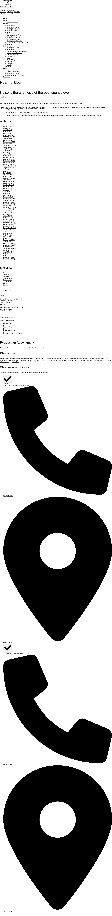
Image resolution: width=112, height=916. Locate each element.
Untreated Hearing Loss (14, 34)
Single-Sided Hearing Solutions (17, 51)
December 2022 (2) (9, 202)
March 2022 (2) (8, 217)
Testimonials (7, 66)
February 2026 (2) (9, 137)
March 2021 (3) (8, 238)
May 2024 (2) (7, 173)
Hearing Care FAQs (13, 73)
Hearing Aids (7, 46)
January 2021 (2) (8, 241)
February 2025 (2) (9, 157)
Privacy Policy (7, 323)
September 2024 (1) (9, 166)
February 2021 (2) (9, 240)
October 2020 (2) (8, 247)
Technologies (11, 49)
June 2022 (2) (7, 212)
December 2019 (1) (9, 257)
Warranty (9, 61)
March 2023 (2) (8, 197)
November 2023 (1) (9, 183)
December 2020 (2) (9, 243)
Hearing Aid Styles (13, 48)
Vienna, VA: (4, 13)
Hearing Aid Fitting (13, 27)
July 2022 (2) (7, 211)
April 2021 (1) (7, 236)
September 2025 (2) (9, 145)
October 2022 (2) (8, 205)
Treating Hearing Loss (14, 36)
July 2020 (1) (7, 252)
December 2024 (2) (9, 161)
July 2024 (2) (7, 169)
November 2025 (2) (9, 142)
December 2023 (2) (9, 181)
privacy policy (4, 362)
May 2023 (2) (7, 193)
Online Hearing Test (13, 39)
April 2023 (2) (7, 195)
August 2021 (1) (8, 229)
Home (5, 18)
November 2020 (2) (9, 245)
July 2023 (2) (7, 190)
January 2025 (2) (8, 159)
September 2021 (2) (9, 228)
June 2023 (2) (7, 192)
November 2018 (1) (9, 259)
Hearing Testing (12, 25)
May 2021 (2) (7, 235)
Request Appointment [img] (7, 10)
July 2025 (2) (7, 149)
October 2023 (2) (8, 185)
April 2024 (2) (7, 174)
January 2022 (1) (8, 221)
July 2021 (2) (7, 231)
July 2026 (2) (7, 128)
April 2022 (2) (7, 216)
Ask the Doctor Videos (14, 72)
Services (6, 23)
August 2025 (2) (8, 147)
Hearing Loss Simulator (14, 41)
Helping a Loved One (13, 37)
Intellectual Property (9, 330)
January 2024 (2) (8, 180)
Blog (8, 70)
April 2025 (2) (7, 154)
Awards (9, 65)
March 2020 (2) (8, 255)
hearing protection (39, 109)
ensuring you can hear (54, 115)
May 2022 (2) (7, 214)
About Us (6, 20)
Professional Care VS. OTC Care (17, 42)
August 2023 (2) (8, 188)
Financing (10, 63)
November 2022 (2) (9, 204)
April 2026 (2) (7, 133)
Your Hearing (7, 32)
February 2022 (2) (9, 219)
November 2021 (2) (9, 224)
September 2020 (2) (9, 248)
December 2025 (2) (9, 140)
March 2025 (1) (8, 156)
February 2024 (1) (9, 178)
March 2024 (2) (8, 176)
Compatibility (11, 60)
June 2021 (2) (7, 233)
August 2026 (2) (8, 126)
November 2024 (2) (9, 162)
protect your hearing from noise (32, 115)
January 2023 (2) (8, 200)
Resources (6, 68)
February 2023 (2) (9, 198)
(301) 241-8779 (15, 12)
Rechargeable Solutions (14, 53)
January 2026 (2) (8, 138)
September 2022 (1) (9, 207)
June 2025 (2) (7, 150)
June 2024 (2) (7, 171)
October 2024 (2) (8, 164)
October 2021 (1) (8, 226)
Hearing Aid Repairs (13, 29)
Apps (8, 58)
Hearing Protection (13, 30)
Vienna (2, 304)
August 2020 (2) (8, 250)
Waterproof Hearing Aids (15, 54)
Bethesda (3, 296)
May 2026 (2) (7, 131)
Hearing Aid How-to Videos (15, 75)
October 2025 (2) (8, 143)
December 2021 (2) (9, 223)
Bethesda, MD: (5, 12)
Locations (6, 77)
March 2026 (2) (8, 135)
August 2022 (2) (8, 209)
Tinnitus (9, 44)
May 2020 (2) (7, 253)
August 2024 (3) (8, 168)
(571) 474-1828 (13, 13)
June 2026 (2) (7, 130)
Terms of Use (7, 327)
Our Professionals (12, 22)
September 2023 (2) (9, 186)
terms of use (15, 362)
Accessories (11, 56)
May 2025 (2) (7, 152)
